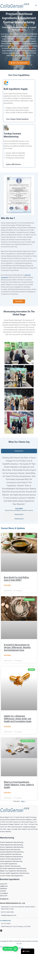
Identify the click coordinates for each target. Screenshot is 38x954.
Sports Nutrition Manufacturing (10, 866)
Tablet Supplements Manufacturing (11, 845)
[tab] (19, 451)
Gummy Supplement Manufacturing (11, 847)
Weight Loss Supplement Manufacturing (13, 871)
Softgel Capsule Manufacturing (10, 849)
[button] (2, 195)
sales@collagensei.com (8, 915)
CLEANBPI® (4, 893)
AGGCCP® (3, 884)
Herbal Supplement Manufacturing (11, 861)
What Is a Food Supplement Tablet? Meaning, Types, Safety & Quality (19, 785)
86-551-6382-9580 (7, 912)
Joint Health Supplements (8, 864)
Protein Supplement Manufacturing (11, 856)
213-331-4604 (5, 923)
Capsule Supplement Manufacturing (12, 852)
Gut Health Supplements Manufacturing (13, 868)
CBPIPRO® (3, 889)
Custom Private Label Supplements (11, 876)
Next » (23, 801)
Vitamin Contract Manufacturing (10, 859)
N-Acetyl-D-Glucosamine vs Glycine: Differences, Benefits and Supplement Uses (17, 647)
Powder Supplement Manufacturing (11, 842)
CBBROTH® (4, 886)
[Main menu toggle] (36, 5)
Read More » (7, 585)
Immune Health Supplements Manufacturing (14, 873)
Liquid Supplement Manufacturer (10, 854)
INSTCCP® (3, 896)
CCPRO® (3, 891)
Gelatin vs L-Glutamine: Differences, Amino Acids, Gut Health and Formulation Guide (17, 719)
